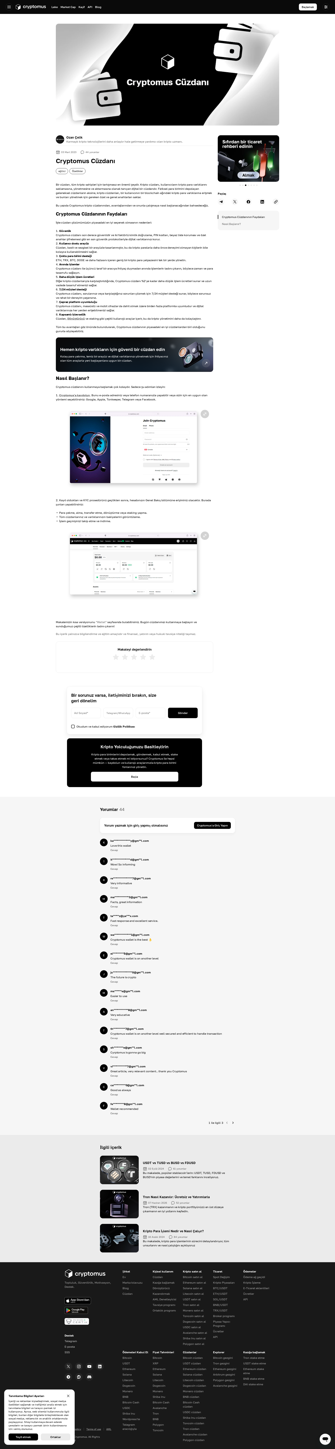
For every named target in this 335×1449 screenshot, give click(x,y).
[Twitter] (68, 1366)
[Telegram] (68, 1377)
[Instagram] (79, 1366)
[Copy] (276, 201)
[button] (134, 450)
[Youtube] (89, 1366)
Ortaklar (55, 1437)
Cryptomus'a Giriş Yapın (212, 825)
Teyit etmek (23, 1437)
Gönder (183, 713)
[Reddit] (79, 1377)
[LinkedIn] (100, 1366)
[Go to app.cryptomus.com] (30, 7)
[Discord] (89, 1377)
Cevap (114, 850)
